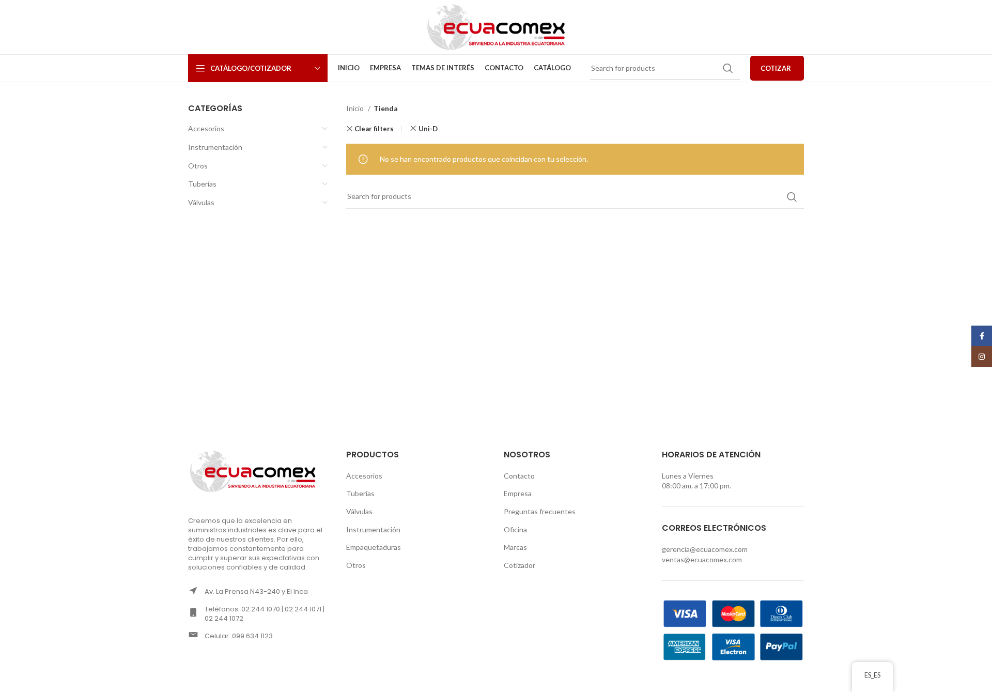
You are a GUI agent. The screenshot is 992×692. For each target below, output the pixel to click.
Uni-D (428, 129)
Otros (198, 165)
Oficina (515, 529)
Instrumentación (215, 147)
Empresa (518, 493)
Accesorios (206, 128)
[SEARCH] (728, 68)
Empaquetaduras (373, 547)
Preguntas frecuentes (540, 511)
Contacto (519, 475)
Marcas (515, 547)
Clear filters (374, 129)
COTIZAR (776, 68)
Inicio (355, 108)
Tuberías (202, 183)
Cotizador (519, 565)
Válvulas (201, 202)
